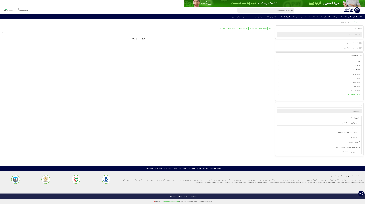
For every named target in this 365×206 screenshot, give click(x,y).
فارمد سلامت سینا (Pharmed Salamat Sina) (346, 147)
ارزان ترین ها (263, 28)
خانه (361, 17)
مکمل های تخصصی (300, 17)
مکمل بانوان (357, 78)
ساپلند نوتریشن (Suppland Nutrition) (348, 133)
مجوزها (180, 196)
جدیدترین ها (221, 28)
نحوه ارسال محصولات (216, 168)
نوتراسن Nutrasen (353, 142)
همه (270, 28)
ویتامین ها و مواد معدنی (353, 94)
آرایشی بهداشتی (352, 17)
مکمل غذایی (339, 17)
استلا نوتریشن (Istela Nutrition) (349, 152)
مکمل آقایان (356, 74)
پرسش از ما (159, 168)
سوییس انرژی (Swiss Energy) (350, 123)
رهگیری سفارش (149, 168)
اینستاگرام (173, 196)
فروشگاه (355, 22)
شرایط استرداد (177, 168)
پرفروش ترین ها (243, 28)
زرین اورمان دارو (354, 137)
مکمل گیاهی (314, 17)
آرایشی (359, 61)
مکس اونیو (355, 128)
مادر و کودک (286, 17)
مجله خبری (246, 17)
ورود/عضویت (24, 10)
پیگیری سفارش (236, 17)
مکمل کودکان (356, 82)
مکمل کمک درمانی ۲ (354, 90)
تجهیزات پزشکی (274, 17)
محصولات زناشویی (259, 17)
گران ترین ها (253, 28)
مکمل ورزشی (327, 17)
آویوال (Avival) (354, 118)
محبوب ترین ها (232, 28)
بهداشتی (358, 65)
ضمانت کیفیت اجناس (189, 168)
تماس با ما (194, 196)
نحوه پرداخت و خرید (202, 168)
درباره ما (186, 196)
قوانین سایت (167, 168)
